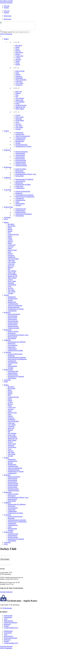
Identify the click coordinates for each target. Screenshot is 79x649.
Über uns (6, 6)
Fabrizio (17, 74)
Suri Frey (18, 124)
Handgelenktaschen (21, 144)
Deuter (17, 63)
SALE (6, 219)
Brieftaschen (19, 183)
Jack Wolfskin (19, 98)
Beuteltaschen (19, 141)
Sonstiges (18, 205)
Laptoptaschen (19, 134)
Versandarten (8, 617)
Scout (17, 122)
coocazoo (18, 59)
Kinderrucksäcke (20, 162)
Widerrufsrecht (8, 621)
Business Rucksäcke (21, 151)
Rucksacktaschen (20, 160)
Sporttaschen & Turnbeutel (23, 214)
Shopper (18, 143)
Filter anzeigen (5, 559)
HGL (17, 95)
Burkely (17, 54)
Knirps (17, 103)
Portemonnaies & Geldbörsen (24, 179)
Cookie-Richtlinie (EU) (11, 628)
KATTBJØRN (19, 102)
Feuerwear (18, 76)
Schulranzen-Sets (20, 209)
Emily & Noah (19, 71)
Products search (7, 32)
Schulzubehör (19, 215)
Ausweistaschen (20, 181)
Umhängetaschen (20, 138)
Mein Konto (7, 16)
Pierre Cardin (19, 117)
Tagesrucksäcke (20, 153)
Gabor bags (18, 81)
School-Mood (19, 120)
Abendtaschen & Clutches (23, 146)
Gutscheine (7, 217)
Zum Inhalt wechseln (6, 1)
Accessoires (7, 189)
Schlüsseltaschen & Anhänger (24, 195)
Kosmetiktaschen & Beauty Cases (25, 174)
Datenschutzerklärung (10, 622)
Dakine (17, 61)
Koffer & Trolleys (20, 169)
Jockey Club (19, 100)
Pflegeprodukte (20, 203)
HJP (16, 96)
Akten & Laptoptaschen (22, 136)
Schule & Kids (8, 207)
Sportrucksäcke (20, 157)
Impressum (7, 624)
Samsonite (18, 119)
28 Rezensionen (7, 608)
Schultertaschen (20, 139)
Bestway (18, 50)
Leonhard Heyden (20, 105)
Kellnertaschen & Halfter (23, 184)
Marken (6, 39)
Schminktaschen (20, 200)
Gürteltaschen (19, 198)
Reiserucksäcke (20, 158)
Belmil (17, 47)
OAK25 (17, 115)
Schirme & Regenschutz (22, 191)
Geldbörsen (7, 177)
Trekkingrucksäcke (21, 165)
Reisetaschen (19, 170)
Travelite (18, 129)
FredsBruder (19, 78)
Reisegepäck (8, 167)
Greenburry (18, 85)
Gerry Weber (19, 83)
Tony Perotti (19, 127)
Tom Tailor (18, 125)
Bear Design (19, 52)
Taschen (6, 131)
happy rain (18, 91)
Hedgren (18, 93)
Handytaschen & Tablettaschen (24, 196)
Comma (17, 57)
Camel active (19, 56)
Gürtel (17, 202)
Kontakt (6, 7)
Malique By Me (20, 107)
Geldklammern (19, 188)
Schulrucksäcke (20, 155)
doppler (17, 64)
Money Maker (19, 109)
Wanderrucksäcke (20, 164)
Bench (17, 49)
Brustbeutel (18, 193)
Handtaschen (19, 132)
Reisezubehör (19, 176)
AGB (5, 619)
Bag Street (18, 45)
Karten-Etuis (19, 186)
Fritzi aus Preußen (20, 79)
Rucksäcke (7, 150)
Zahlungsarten (8, 615)
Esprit (17, 73)
